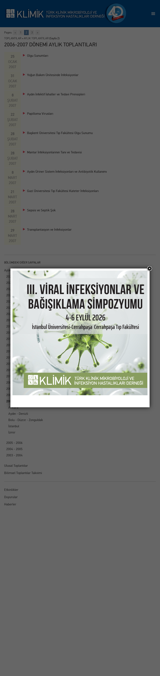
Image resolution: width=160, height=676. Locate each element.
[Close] (150, 268)
